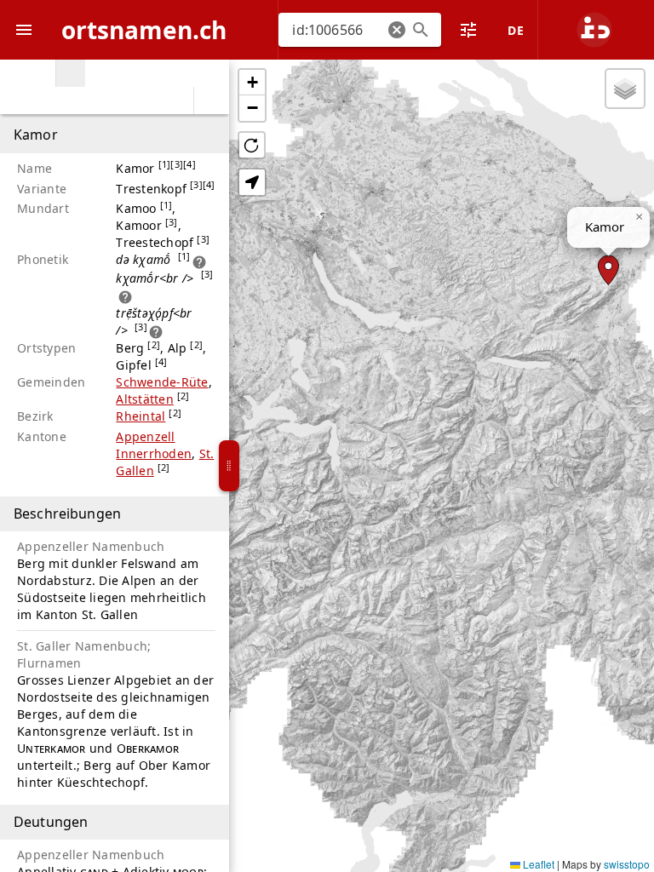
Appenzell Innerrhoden (154, 445)
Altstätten (145, 399)
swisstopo (627, 864)
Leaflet (537, 864)
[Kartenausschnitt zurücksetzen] (252, 145)
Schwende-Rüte (162, 382)
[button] (397, 30)
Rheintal (140, 416)
